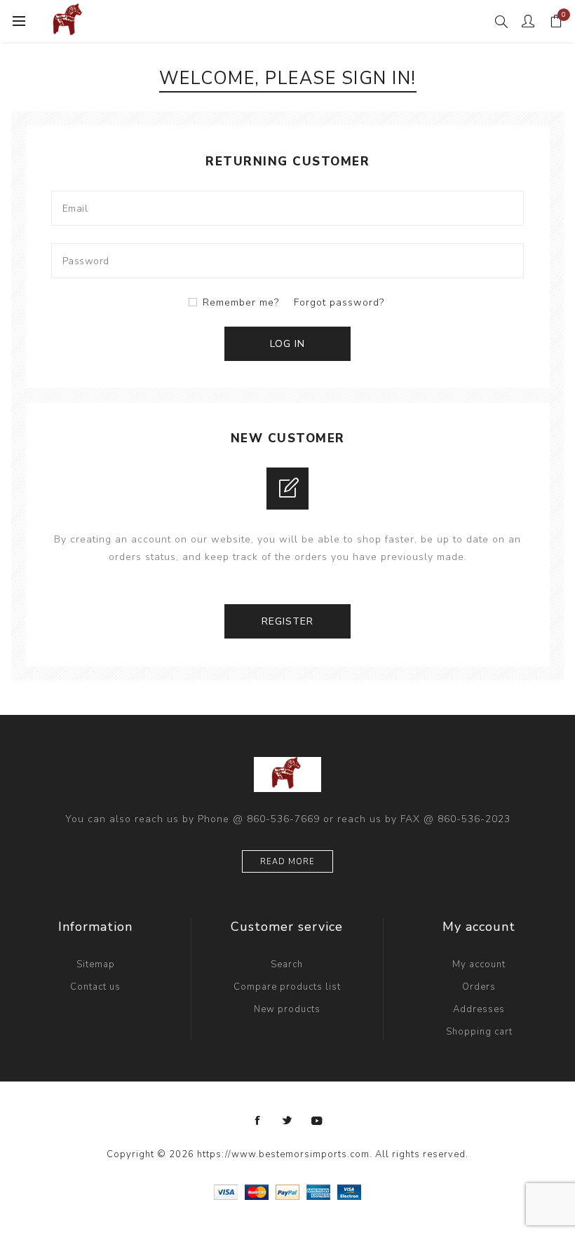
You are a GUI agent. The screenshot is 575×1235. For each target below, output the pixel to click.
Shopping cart (479, 1031)
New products (287, 1009)
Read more (287, 862)
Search (287, 964)
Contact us (95, 987)
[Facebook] (258, 1121)
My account (479, 964)
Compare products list (287, 987)
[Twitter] (287, 1121)
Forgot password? (339, 302)
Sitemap (95, 964)
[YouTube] (317, 1121)
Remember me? (241, 302)
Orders (479, 987)
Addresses (479, 1009)
